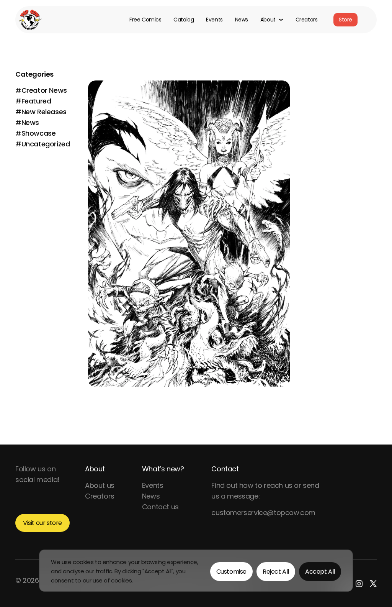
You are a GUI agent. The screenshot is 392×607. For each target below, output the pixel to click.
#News (27, 122)
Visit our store (42, 522)
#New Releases (41, 111)
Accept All (320, 571)
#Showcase (35, 133)
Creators (307, 19)
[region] (196, 571)
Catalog (183, 19)
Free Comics (145, 19)
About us (99, 485)
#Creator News (41, 90)
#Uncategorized (42, 144)
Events (214, 19)
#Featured (33, 101)
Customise (231, 571)
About (95, 469)
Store (345, 19)
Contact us (160, 507)
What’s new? (163, 469)
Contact (224, 469)
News (241, 19)
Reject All (276, 571)
